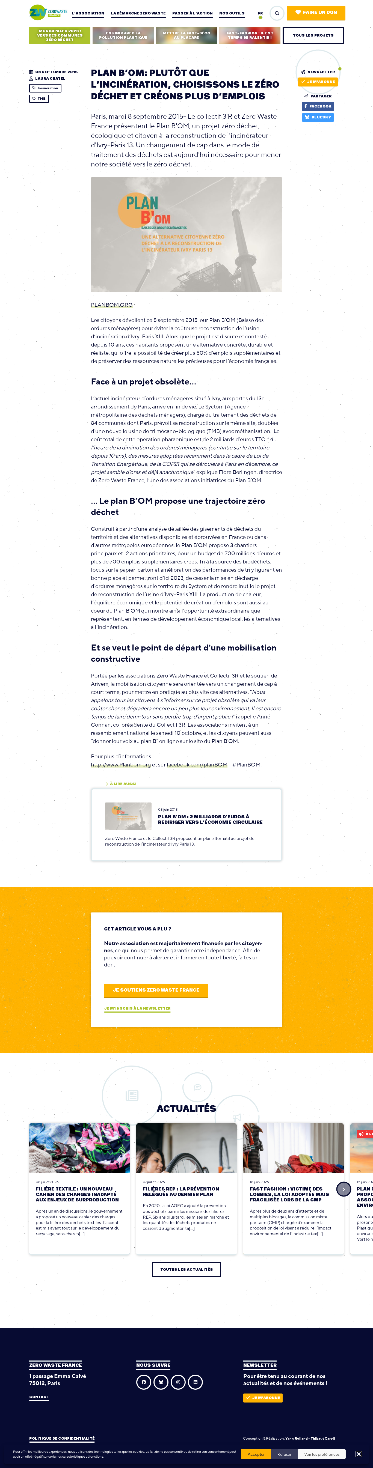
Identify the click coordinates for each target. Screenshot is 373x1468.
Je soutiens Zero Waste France (156, 990)
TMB (42, 99)
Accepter (256, 1454)
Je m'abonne (321, 82)
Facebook (320, 106)
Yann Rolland (296, 1438)
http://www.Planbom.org (121, 764)
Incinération (48, 88)
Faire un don (320, 12)
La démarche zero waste (138, 13)
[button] (359, 1454)
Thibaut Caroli (323, 1438)
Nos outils (232, 13)
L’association (88, 13)
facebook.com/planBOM (197, 764)
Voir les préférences (321, 1454)
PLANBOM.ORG (112, 305)
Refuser (284, 1454)
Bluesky (321, 117)
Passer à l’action (192, 13)
